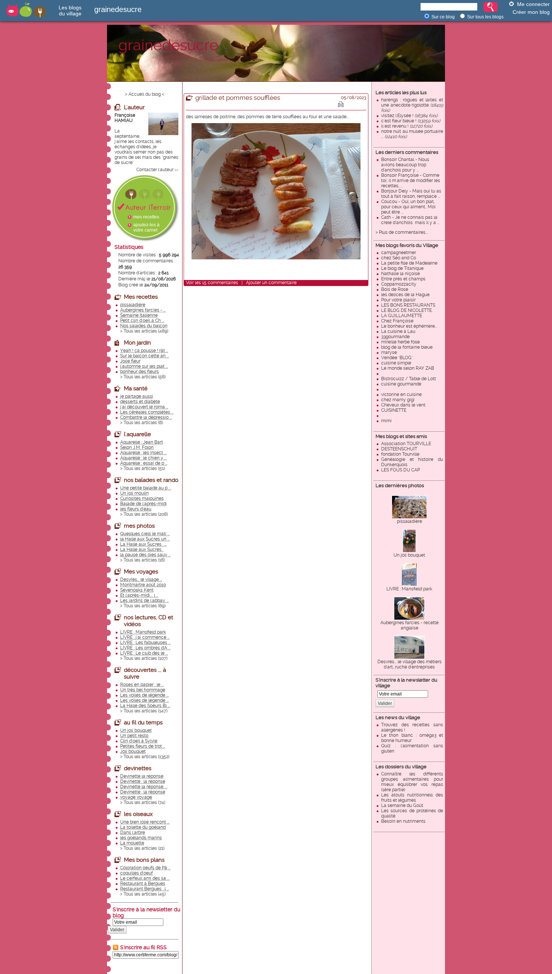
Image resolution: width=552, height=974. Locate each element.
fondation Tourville (400, 454)
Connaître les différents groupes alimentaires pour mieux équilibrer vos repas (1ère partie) (412, 781)
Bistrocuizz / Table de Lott (408, 378)
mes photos (139, 525)
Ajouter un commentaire (271, 282)
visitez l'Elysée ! (409, 115)
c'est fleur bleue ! (410, 120)
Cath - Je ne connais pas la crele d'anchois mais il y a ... (410, 220)
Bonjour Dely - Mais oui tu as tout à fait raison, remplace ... (411, 193)
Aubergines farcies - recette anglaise (409, 625)
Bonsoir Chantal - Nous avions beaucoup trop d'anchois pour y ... (405, 165)
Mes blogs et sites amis (401, 436)
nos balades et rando (151, 480)
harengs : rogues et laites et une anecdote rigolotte (412, 105)
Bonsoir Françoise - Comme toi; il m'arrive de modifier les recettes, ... (410, 180)
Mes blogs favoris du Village (407, 245)
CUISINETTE (393, 410)
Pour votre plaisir (398, 300)
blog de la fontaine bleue (407, 347)
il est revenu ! (406, 126)
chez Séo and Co (398, 257)
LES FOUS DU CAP (400, 470)
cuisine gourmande (401, 384)
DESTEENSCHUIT (399, 449)
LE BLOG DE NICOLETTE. (407, 310)
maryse (389, 352)
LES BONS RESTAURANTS (408, 305)
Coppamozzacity (398, 284)
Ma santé (136, 388)
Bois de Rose (394, 289)
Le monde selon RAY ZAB (407, 368)
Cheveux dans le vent (403, 405)
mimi (386, 420)
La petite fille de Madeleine (409, 263)
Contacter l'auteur (154, 169)
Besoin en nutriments (403, 821)
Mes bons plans (144, 860)
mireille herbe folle (400, 342)
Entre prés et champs (403, 279)
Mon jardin (137, 342)
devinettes (137, 768)
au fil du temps (143, 722)
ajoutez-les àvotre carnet (146, 227)
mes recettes (146, 217)
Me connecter (533, 4)
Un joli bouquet (409, 555)
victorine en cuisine (401, 394)
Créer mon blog (531, 12)
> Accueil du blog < (144, 94)
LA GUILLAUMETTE (401, 315)
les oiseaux (138, 814)
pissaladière (409, 521)
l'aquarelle (137, 434)
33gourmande (395, 336)
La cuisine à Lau (398, 331)
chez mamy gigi (398, 399)
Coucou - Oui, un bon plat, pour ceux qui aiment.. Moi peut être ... (408, 207)
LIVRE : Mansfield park (409, 589)
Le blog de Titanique (402, 268)
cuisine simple (396, 363)
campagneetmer (398, 252)
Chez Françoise (397, 321)
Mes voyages (141, 571)
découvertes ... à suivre (145, 673)
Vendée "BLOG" (397, 357)
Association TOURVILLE (406, 443)
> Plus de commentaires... (402, 232)
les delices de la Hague (405, 294)
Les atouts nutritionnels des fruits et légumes (412, 797)
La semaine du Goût (402, 805)
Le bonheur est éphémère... (409, 326)
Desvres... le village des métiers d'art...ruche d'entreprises (409, 664)
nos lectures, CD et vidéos (148, 621)
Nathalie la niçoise (400, 273)
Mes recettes (141, 297)
